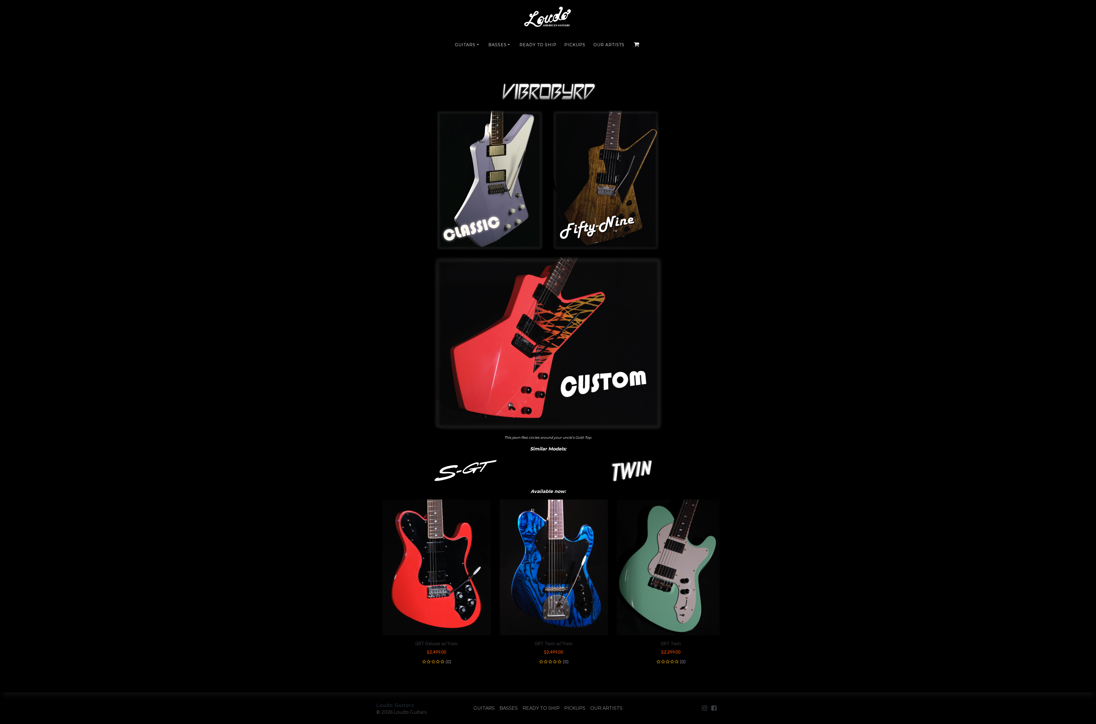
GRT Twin (665, 643)
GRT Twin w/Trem (548, 643)
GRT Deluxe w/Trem (431, 643)
